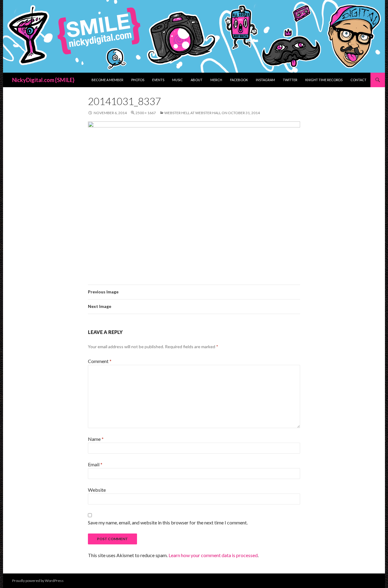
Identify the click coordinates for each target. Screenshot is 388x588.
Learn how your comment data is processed (213, 555)
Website (97, 490)
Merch (216, 80)
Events (158, 80)
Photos (137, 80)
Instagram (265, 80)
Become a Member (107, 80)
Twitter (290, 80)
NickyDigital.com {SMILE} (43, 80)
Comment (100, 361)
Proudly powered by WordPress (38, 580)
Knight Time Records (324, 80)
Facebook (239, 80)
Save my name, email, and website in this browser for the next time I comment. (168, 522)
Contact (358, 80)
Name (96, 439)
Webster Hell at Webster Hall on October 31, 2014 (212, 113)
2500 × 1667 (145, 113)
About (196, 80)
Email (95, 464)
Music (177, 80)
